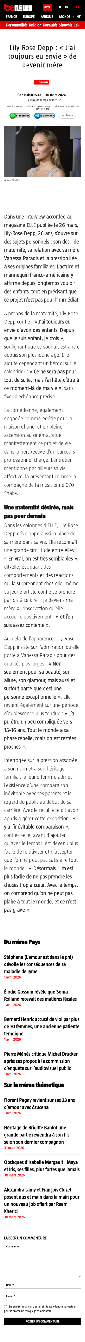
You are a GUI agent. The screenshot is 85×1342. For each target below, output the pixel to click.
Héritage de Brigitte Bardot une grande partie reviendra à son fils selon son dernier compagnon (37, 1135)
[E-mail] (59, 202)
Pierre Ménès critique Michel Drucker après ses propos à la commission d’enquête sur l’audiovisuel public (41, 1061)
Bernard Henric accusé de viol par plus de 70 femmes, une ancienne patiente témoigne (41, 1026)
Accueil (9, 106)
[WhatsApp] (40, 202)
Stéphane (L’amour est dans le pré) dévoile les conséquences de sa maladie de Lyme (38, 964)
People (19, 106)
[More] (78, 202)
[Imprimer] (69, 202)
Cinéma (41, 82)
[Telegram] (50, 202)
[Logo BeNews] (18, 7)
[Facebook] (21, 202)
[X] (31, 202)
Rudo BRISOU (32, 95)
